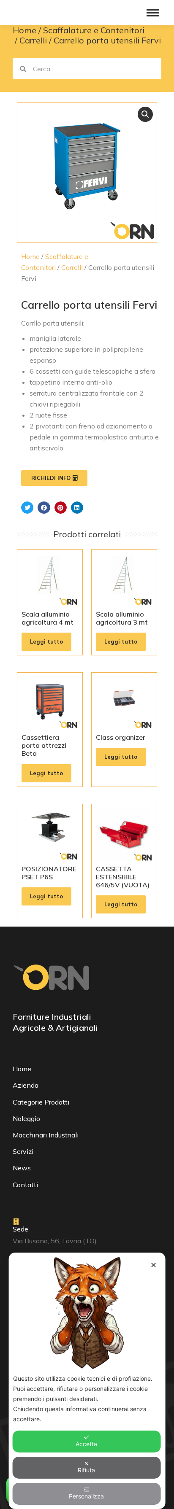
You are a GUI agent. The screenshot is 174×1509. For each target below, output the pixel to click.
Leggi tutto (46, 641)
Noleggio (26, 1118)
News (22, 1168)
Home (30, 256)
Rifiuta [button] (86, 1470)
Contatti (25, 1184)
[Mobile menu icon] (153, 12)
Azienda (25, 1085)
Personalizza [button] (86, 1496)
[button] (145, 114)
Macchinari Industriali (46, 1135)
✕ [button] (153, 1265)
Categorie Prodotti (41, 1102)
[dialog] (87, 1381)
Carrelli (72, 267)
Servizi (23, 1151)
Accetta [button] (86, 1443)
